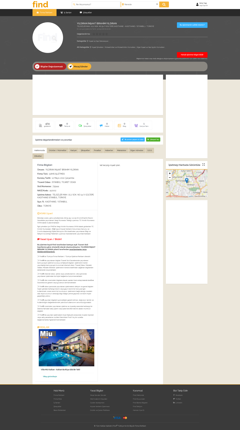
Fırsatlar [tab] (97, 150)
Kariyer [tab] (74, 150)
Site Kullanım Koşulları (98, 399)
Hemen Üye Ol (138, 410)
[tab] (85, 126)
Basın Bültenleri (60, 410)
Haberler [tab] (109, 150)
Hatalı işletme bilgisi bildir (192, 55)
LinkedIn (178, 403)
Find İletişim (137, 406)
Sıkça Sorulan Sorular (98, 395)
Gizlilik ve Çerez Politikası (100, 410)
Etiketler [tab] (38, 156)
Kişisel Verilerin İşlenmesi (100, 406)
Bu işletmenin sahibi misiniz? (192, 25)
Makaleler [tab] (121, 150)
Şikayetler (87, 12)
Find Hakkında (138, 395)
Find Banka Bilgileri (140, 403)
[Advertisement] (97, 94)
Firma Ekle (58, 399)
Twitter (178, 399)
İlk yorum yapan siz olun (134, 139)
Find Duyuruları (139, 399)
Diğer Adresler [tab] (136, 150)
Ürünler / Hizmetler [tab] (57, 150)
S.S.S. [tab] (150, 150)
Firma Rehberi (45, 12)
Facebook (179, 395)
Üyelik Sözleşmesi (97, 403)
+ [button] (170, 173)
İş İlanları (67, 12)
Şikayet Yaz (154, 139)
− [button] (170, 177)
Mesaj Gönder (80, 66)
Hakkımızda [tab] (39, 150)
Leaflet (191, 196)
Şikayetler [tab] (85, 150)
